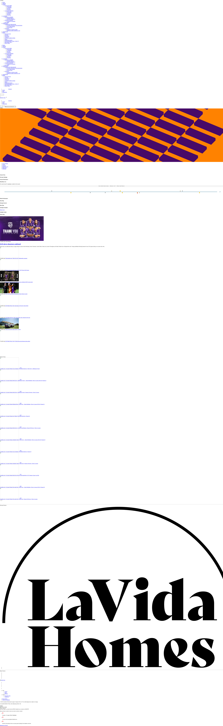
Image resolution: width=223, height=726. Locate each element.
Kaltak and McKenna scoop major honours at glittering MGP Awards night (19, 282)
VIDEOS (4, 3)
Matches (6, 693)
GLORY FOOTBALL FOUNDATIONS (14, 25)
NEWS (3, 2)
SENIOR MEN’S (10, 18)
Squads (3, 164)
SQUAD (8, 8)
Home (1, 209)
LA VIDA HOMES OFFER (10, 38)
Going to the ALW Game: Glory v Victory (13, 329)
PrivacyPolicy (4, 698)
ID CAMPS (7, 22)
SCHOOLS (7, 28)
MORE (3, 32)
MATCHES (9, 6)
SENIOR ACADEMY (9, 17)
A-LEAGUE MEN (8, 5)
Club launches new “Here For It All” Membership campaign (16, 258)
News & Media (5, 163)
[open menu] (0, 96)
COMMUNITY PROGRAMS (10, 24)
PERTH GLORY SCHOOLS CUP (13, 30)
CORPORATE (5, 31)
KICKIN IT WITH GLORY (12, 29)
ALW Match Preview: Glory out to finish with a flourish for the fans (17, 317)
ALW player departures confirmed (10, 244)
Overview (4, 165)
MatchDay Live (5, 166)
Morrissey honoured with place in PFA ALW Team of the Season (17, 270)
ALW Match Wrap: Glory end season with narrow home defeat (16, 305)
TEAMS (4, 4)
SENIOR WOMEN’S (11, 19)
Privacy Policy (7, 43)
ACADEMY (4, 16)
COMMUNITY (5, 23)
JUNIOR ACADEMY (9, 20)
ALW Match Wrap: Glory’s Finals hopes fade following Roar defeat (17, 341)
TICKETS (9, 9)
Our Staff (6, 34)
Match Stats (4, 167)
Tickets (6, 39)
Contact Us (7, 36)
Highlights (4, 168)
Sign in (6, 725)
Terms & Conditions (6, 699)
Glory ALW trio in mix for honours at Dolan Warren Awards (16, 293)
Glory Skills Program (11, 26)
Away (3, 209)
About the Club (7, 695)
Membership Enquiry (8, 40)
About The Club (8, 33)
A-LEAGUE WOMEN (9, 10)
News (6, 692)
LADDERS (9, 7)
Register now (2, 725)
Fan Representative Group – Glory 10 (12, 41)
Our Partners (7, 35)
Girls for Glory (9, 27)
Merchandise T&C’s (8, 42)
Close (1, 107)
